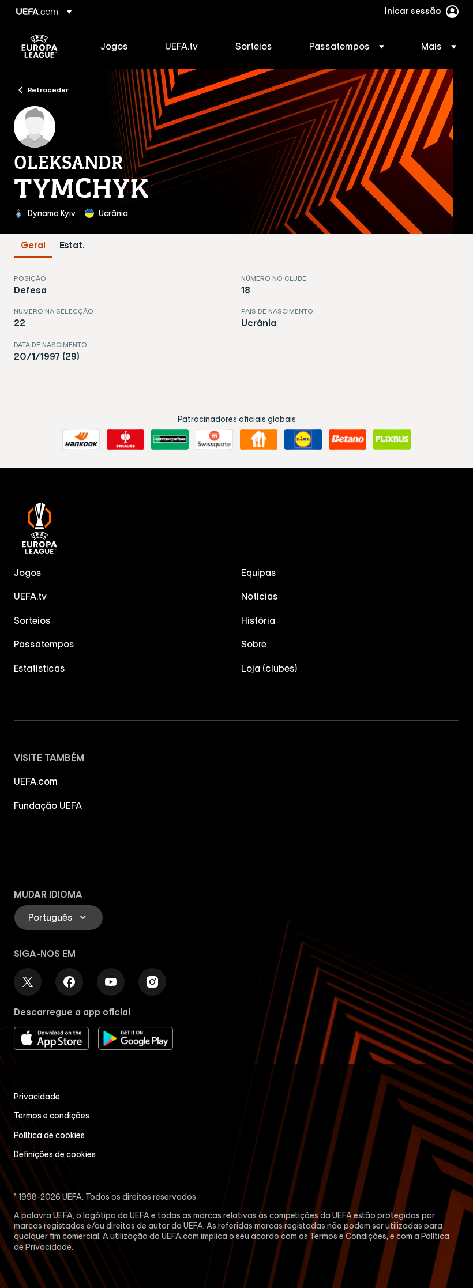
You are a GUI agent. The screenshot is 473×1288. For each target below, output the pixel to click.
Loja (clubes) (269, 668)
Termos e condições (51, 1115)
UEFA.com (36, 781)
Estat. (72, 245)
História (258, 620)
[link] (114, 46)
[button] (347, 46)
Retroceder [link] (48, 89)
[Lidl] (303, 439)
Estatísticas (39, 668)
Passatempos (44, 644)
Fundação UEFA (48, 805)
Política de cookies (49, 1135)
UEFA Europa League (39, 46)
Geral (33, 245)
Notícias (259, 596)
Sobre (253, 644)
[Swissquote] (214, 439)
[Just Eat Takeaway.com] (258, 439)
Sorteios (32, 620)
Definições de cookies (55, 1154)
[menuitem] (118, 46)
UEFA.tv (30, 596)
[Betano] (347, 439)
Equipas (258, 572)
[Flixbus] (392, 439)
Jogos (28, 572)
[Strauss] (125, 439)
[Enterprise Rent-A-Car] (170, 439)
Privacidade (37, 1096)
